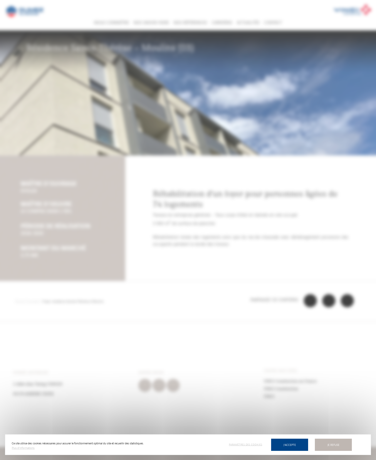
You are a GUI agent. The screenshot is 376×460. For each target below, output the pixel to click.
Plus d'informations (23, 448)
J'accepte (290, 445)
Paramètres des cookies (245, 444)
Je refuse (333, 445)
